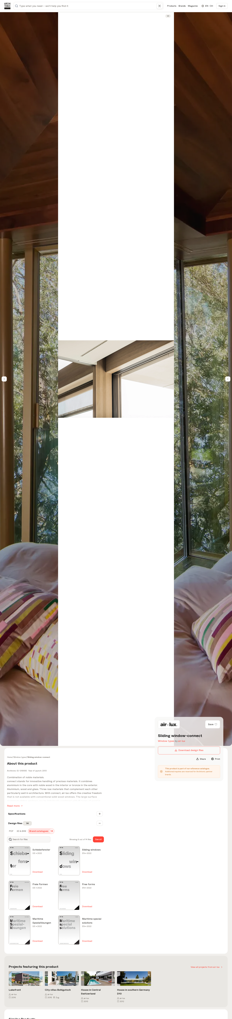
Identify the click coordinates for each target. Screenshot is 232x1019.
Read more (13, 806)
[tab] (10, 831)
